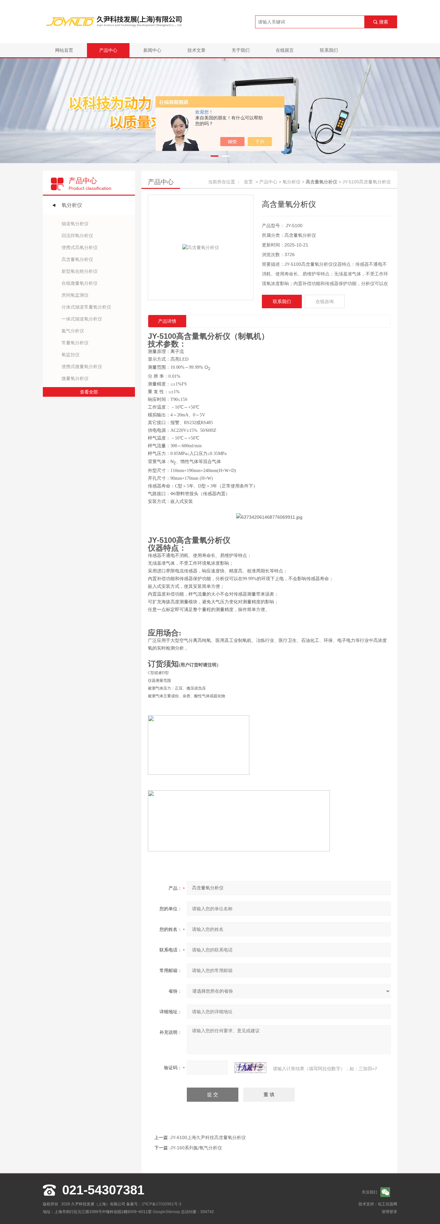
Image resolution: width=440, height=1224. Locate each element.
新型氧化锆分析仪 (80, 271)
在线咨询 (325, 301)
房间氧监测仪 (75, 295)
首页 (248, 181)
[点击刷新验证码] (250, 1067)
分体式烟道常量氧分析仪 (86, 307)
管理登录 (389, 1212)
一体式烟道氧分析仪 (82, 318)
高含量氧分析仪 (77, 259)
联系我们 (329, 50)
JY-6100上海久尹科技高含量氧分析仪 (208, 1137)
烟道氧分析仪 (75, 223)
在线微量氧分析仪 (80, 283)
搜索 (383, 21)
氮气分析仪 (73, 330)
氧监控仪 (71, 354)
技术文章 (196, 50)
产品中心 (108, 50)
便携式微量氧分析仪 (82, 366)
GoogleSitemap (166, 1212)
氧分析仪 (72, 205)
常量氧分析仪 (75, 342)
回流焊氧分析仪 (77, 235)
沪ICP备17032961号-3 (161, 1204)
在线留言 (285, 50)
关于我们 (241, 50)
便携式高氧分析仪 (80, 247)
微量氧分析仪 (75, 378)
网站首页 (64, 50)
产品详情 (167, 321)
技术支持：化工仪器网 (378, 1204)
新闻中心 (152, 50)
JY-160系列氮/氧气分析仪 (196, 1147)
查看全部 (89, 391)
